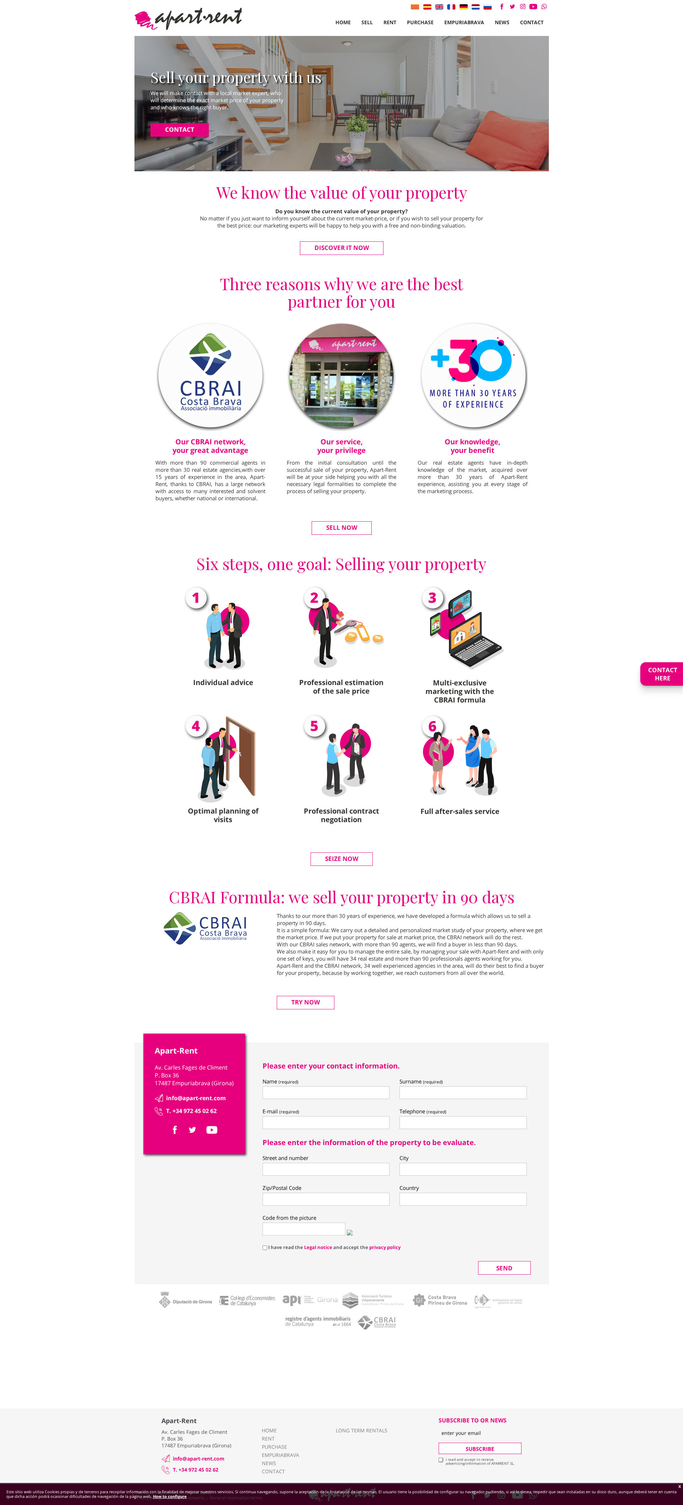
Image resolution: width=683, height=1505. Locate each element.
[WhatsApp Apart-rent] (544, 7)
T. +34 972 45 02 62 (191, 1111)
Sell (367, 22)
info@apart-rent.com (196, 1098)
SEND (504, 1268)
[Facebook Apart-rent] (501, 7)
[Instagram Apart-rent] (523, 7)
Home (343, 22)
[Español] (427, 7)
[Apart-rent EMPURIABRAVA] (188, 18)
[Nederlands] (475, 7)
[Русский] (487, 7)
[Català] (415, 7)
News (502, 22)
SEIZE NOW (341, 859)
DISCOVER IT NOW (341, 248)
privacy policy (385, 1247)
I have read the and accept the (334, 1247)
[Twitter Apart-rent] (512, 7)
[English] (439, 7)
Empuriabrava (464, 22)
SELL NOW (341, 527)
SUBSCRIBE (480, 1448)
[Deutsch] (463, 7)
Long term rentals (361, 1430)
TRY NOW (305, 1002)
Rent (389, 22)
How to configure (170, 1496)
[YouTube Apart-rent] (533, 7)
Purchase (420, 22)
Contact (532, 22)
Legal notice (318, 1247)
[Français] (451, 7)
